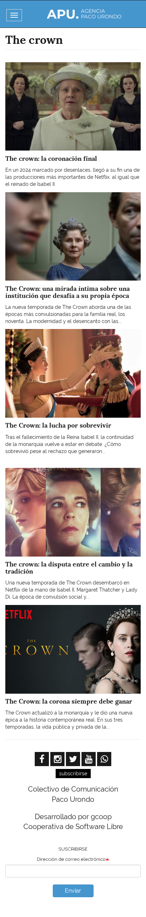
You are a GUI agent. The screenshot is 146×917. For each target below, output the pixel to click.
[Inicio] (84, 14)
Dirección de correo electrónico (71, 859)
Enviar (73, 890)
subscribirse (73, 773)
